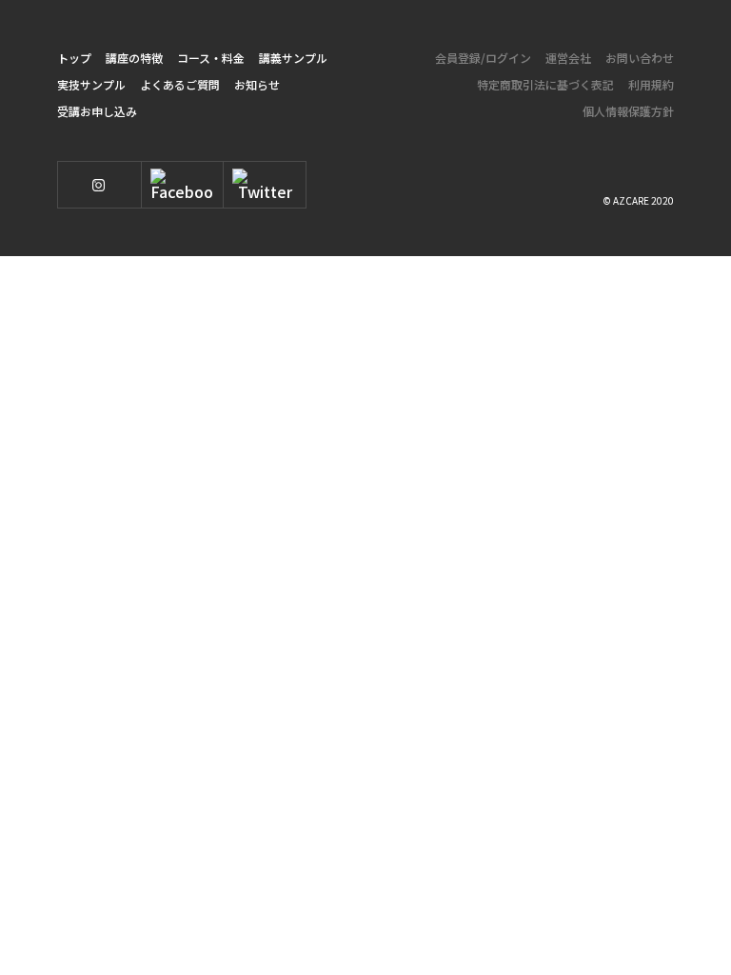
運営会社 (568, 58)
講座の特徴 (134, 58)
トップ (74, 58)
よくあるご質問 (180, 84)
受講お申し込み (97, 111)
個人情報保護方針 (628, 111)
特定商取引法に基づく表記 (545, 84)
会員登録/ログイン (483, 58)
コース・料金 (211, 58)
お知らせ (257, 84)
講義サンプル (293, 58)
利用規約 (651, 84)
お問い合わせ (639, 58)
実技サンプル (91, 84)
